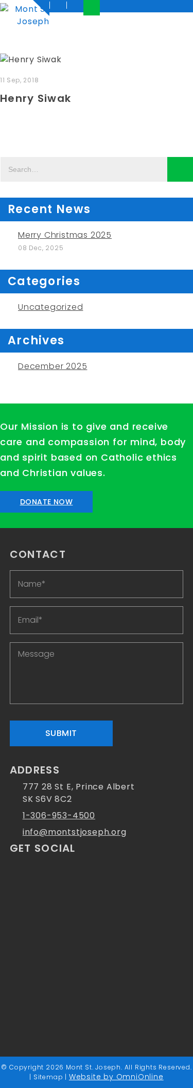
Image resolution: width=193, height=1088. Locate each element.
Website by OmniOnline (116, 1077)
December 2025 (52, 366)
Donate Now (46, 502)
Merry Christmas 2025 (65, 235)
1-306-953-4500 (59, 815)
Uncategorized (50, 307)
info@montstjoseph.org (75, 832)
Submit (61, 733)
